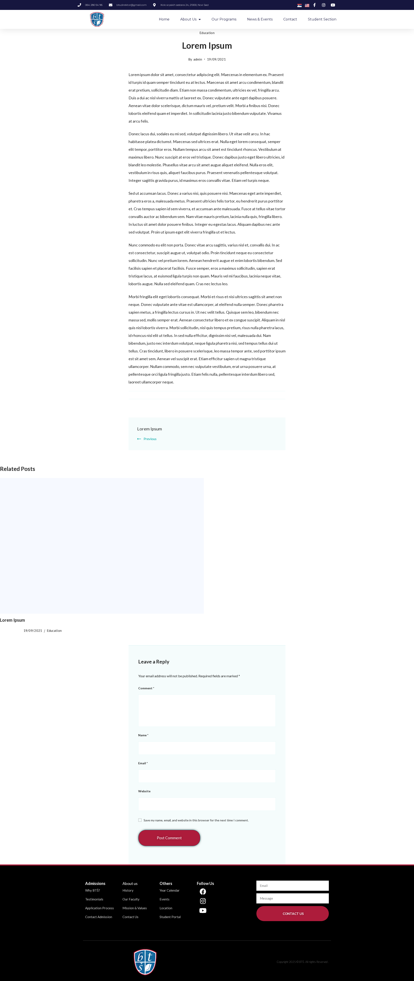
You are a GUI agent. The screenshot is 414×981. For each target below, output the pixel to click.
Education (207, 33)
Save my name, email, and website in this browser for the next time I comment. (196, 820)
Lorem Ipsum (149, 428)
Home (164, 19)
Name (143, 735)
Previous (150, 439)
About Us (188, 19)
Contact (290, 19)
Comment (146, 688)
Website (144, 791)
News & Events (260, 19)
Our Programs (224, 19)
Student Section (322, 19)
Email (143, 763)
